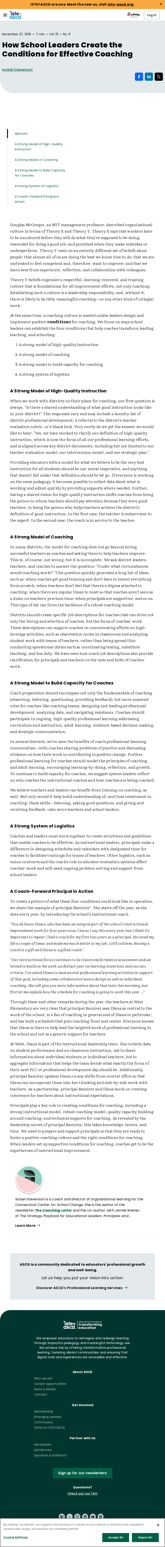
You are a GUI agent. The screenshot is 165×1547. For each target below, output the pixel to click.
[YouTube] (93, 1516)
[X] (70, 1516)
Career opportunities (50, 1384)
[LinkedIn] (85, 1516)
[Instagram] (77, 1516)
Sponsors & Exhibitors (50, 1455)
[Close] (158, 1525)
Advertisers (42, 1444)
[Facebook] (62, 1516)
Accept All (115, 1537)
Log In (151, 15)
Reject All (145, 1537)
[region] (82, 1532)
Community (43, 1422)
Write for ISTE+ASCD (49, 1427)
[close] (161, 4)
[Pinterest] (101, 1516)
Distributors (43, 1450)
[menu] (5, 15)
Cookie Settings (15, 1537)
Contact (40, 1394)
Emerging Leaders (47, 1417)
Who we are (43, 1378)
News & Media (44, 1389)
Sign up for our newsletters (82, 1473)
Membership (43, 1411)
